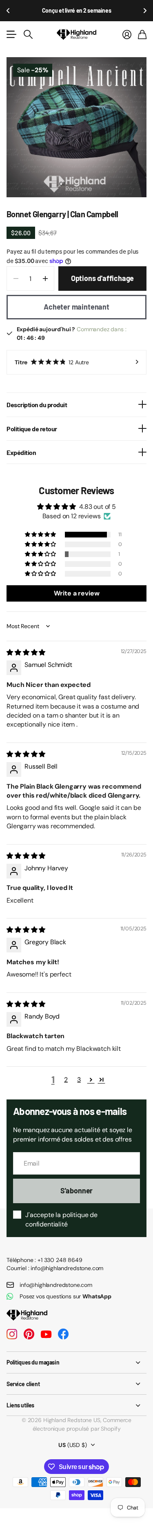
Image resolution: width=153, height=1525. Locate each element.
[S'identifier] (126, 34)
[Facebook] (63, 1334)
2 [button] (66, 1079)
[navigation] (76, 183)
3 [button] (79, 1079)
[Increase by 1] (45, 278)
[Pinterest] (29, 1334)
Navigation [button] (11, 34)
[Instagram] (12, 1334)
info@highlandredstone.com (56, 1285)
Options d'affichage (102, 278)
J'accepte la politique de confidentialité (61, 1219)
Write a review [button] (77, 593)
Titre (52, 362)
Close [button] (76, 1362)
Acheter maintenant (76, 306)
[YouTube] (46, 1334)
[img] (26, 652)
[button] (8, 10)
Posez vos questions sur (65, 1296)
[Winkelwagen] (142, 34)
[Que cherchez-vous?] (28, 34)
